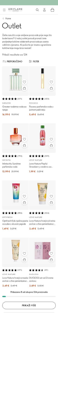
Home (8, 18)
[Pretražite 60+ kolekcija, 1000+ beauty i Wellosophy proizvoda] (37, 10)
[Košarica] (52, 10)
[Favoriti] (24, 82)
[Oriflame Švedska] (15, 9)
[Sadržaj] (4, 10)
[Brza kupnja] (24, 88)
